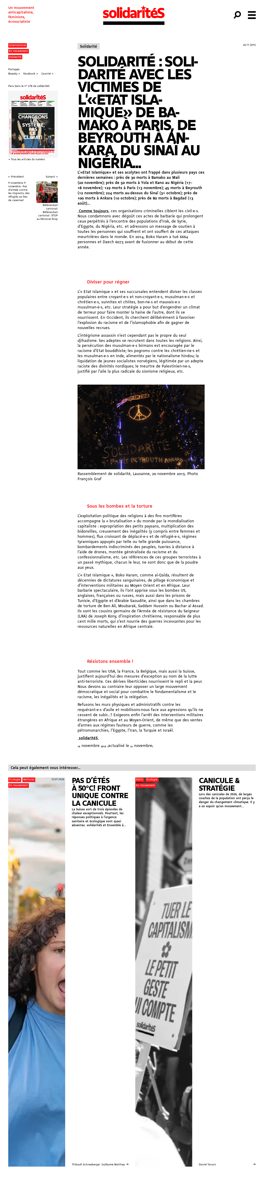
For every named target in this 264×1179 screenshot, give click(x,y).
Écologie (14, 779)
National (28, 779)
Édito (139, 779)
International (17, 45)
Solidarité (15, 57)
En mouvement (18, 51)
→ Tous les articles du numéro (26, 159)
